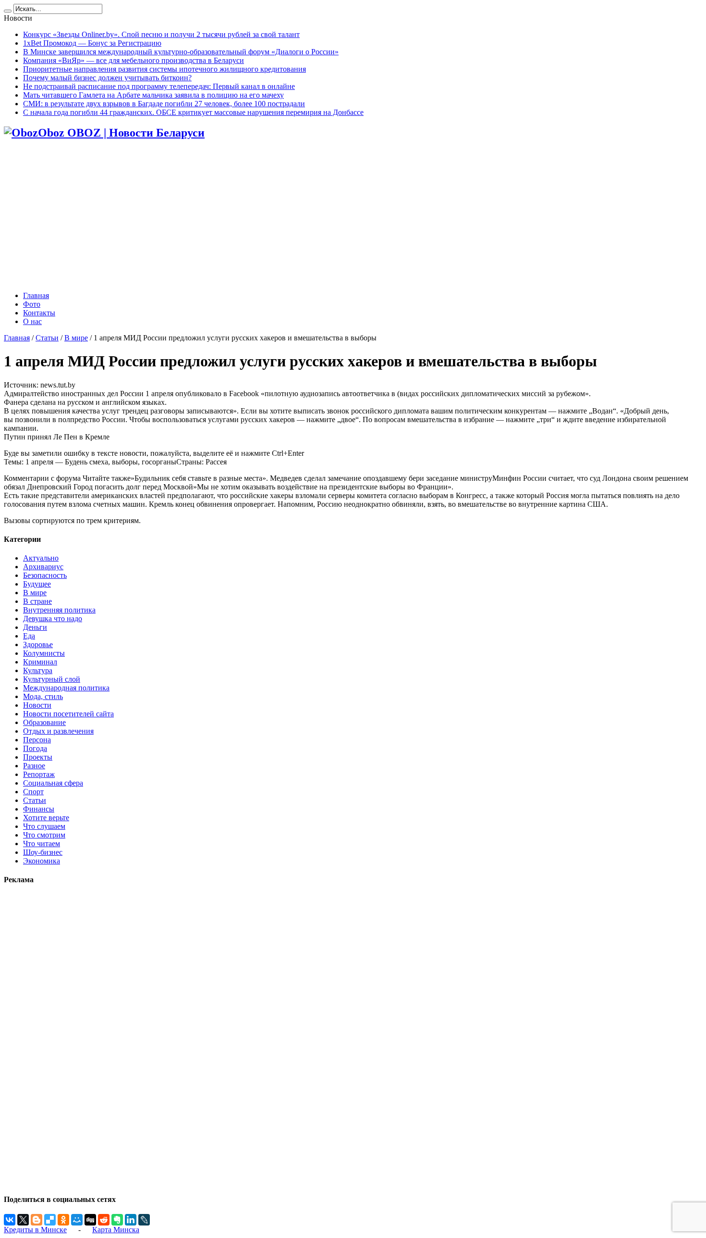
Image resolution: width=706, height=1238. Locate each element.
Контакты (39, 313)
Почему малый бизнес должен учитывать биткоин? (107, 78)
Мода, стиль (43, 696)
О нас (32, 321)
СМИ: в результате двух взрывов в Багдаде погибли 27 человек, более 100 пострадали (164, 104)
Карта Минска (115, 1229)
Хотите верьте (46, 817)
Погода (35, 748)
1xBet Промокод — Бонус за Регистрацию (92, 43)
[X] (23, 1219)
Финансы (38, 809)
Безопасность (45, 575)
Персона (37, 740)
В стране (37, 601)
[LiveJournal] (144, 1219)
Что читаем (41, 843)
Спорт (33, 792)
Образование (44, 722)
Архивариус (43, 567)
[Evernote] (117, 1219)
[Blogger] (36, 1219)
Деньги (35, 627)
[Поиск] (8, 11)
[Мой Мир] (77, 1219)
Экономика (41, 861)
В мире (76, 338)
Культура (37, 670)
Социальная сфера (53, 783)
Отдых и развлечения (58, 731)
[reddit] (104, 1219)
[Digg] (90, 1219)
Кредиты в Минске (35, 1229)
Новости (37, 705)
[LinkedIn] (130, 1219)
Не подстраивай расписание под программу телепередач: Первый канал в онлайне (159, 86)
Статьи (47, 338)
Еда (29, 636)
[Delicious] (50, 1219)
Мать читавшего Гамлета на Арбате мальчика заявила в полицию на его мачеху (153, 95)
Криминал (40, 662)
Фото (31, 304)
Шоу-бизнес (42, 852)
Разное (34, 766)
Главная (36, 295)
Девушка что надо (52, 618)
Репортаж (39, 774)
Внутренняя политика (59, 610)
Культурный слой (51, 679)
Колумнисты (44, 653)
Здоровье (38, 644)
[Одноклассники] (63, 1219)
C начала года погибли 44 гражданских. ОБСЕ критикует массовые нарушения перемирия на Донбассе (193, 112)
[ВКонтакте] (9, 1219)
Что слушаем (44, 826)
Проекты (37, 757)
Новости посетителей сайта (68, 714)
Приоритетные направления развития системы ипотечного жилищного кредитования (164, 69)
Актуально (41, 558)
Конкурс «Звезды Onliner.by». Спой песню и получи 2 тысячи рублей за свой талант (161, 34)
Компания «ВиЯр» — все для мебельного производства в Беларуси (133, 60)
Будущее (37, 584)
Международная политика (66, 688)
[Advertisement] (353, 216)
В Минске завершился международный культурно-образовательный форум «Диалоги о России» (181, 52)
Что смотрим (44, 835)
